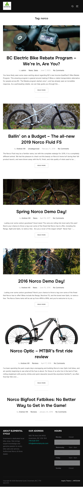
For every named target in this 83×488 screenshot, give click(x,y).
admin (23, 70)
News (31, 70)
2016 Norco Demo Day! (41, 281)
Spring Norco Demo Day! (41, 211)
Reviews (35, 363)
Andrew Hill (21, 149)
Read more (42, 90)
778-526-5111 (34, 441)
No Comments (58, 70)
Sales (36, 70)
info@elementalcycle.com (38, 443)
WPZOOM (76, 481)
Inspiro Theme (66, 481)
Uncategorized (33, 149)
